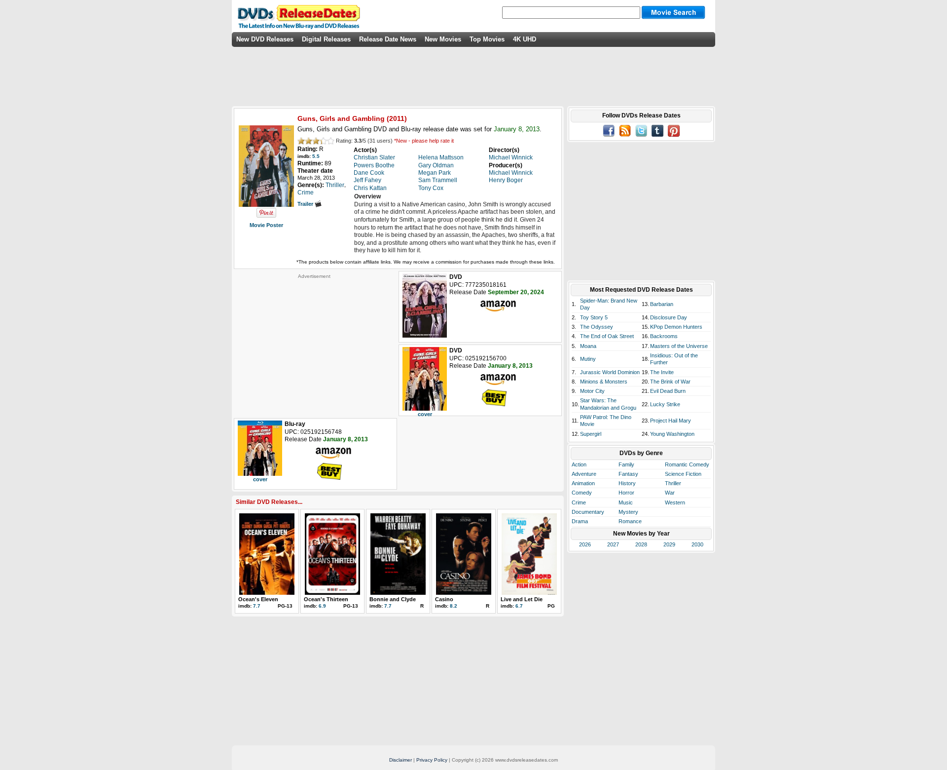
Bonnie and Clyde (392, 599)
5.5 (316, 156)
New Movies (443, 39)
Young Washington (672, 434)
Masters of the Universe (679, 346)
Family (626, 464)
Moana (588, 346)
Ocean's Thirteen (326, 599)
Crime (579, 502)
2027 (613, 544)
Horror (626, 493)
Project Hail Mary (670, 421)
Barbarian (661, 304)
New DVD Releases (264, 39)
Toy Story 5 (594, 317)
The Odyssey (596, 327)
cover (425, 414)
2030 (697, 544)
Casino (444, 599)
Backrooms (664, 336)
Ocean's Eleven (258, 599)
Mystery (628, 512)
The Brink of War (670, 382)
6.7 (519, 606)
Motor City (592, 391)
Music (626, 502)
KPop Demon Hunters (676, 327)
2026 (585, 544)
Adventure (584, 474)
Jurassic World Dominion (610, 372)
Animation (583, 483)
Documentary (588, 512)
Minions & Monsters (603, 382)
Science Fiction (683, 474)
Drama (580, 521)
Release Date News (387, 39)
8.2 (453, 606)
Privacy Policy (431, 760)
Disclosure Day (668, 317)
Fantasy (628, 474)
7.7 (256, 606)
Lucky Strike (665, 404)
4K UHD (524, 39)
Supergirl (590, 434)
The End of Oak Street (607, 336)
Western (675, 502)
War (670, 493)
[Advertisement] (314, 341)
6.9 (322, 606)
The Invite (662, 372)
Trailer (306, 204)
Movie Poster (266, 225)
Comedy (582, 493)
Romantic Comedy (687, 464)
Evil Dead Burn (668, 391)
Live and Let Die (522, 599)
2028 (641, 544)
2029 (669, 544)
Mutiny (588, 359)
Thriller (673, 483)
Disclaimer (400, 760)
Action (579, 464)
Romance (630, 521)
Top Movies (487, 39)
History (627, 483)
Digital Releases (326, 39)
